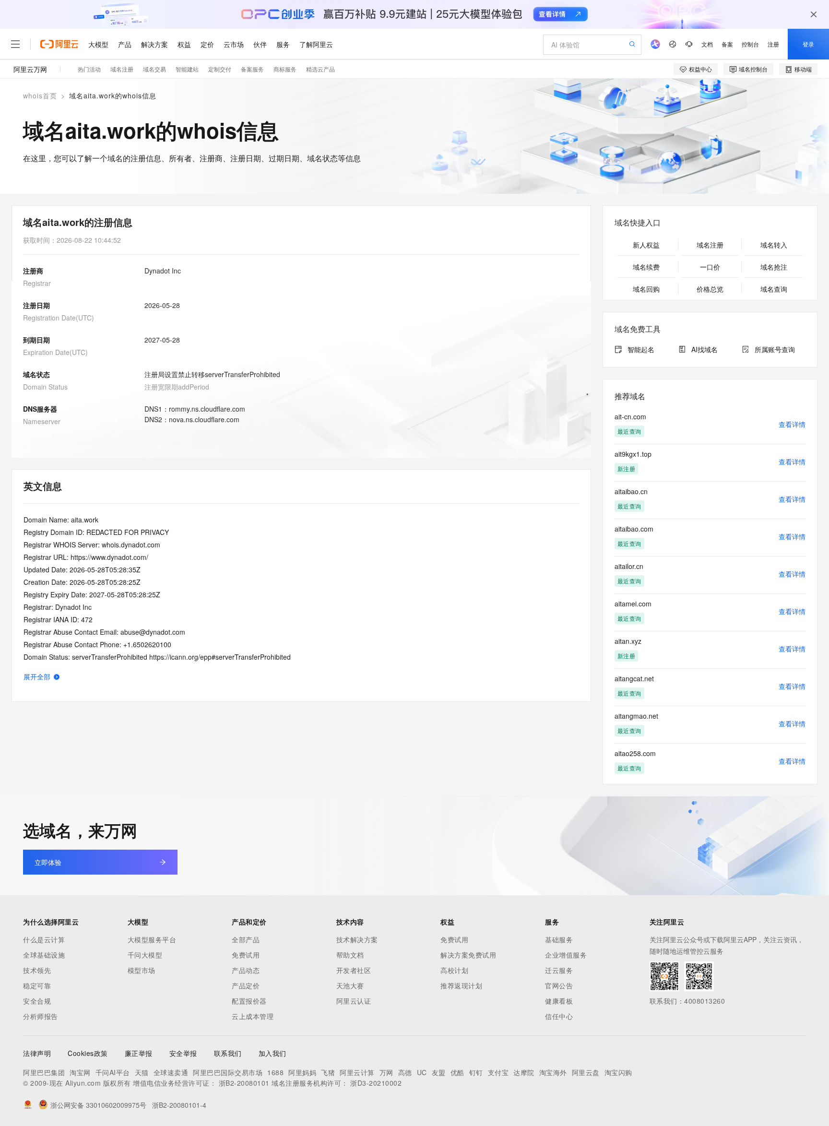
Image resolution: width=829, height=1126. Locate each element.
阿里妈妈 (302, 1072)
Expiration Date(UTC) (55, 352)
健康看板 (559, 1001)
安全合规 (37, 1001)
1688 (275, 1072)
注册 (773, 44)
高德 (405, 1072)
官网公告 (559, 985)
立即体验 (48, 862)
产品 (124, 44)
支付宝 (498, 1072)
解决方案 (154, 44)
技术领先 (37, 970)
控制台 (750, 44)
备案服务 (252, 69)
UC (422, 1072)
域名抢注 (773, 267)
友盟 (439, 1072)
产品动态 (246, 970)
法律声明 (37, 1053)
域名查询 (773, 289)
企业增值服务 (566, 955)
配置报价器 (249, 1001)
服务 (283, 44)
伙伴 (260, 44)
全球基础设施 (44, 955)
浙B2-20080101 (244, 1083)
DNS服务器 (40, 409)
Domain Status (45, 386)
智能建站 (187, 69)
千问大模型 (145, 955)
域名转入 (773, 244)
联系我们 (228, 1053)
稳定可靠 (37, 985)
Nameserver (41, 421)
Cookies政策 (88, 1053)
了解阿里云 (316, 44)
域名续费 (646, 267)
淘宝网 (80, 1072)
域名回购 (646, 289)
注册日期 (36, 305)
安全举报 (183, 1053)
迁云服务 (559, 970)
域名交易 (154, 69)
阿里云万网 (30, 69)
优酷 (457, 1072)
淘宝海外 (553, 1072)
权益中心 (700, 69)
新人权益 (646, 244)
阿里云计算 (357, 1072)
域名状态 (36, 374)
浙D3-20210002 (376, 1083)
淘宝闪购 (618, 1072)
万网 (386, 1072)
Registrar (37, 283)
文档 (707, 44)
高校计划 (454, 970)
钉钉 (476, 1072)
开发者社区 (353, 970)
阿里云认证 (353, 1001)
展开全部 (37, 676)
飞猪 (328, 1072)
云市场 (234, 44)
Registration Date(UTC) (58, 317)
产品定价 (246, 985)
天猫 (142, 1072)
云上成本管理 (252, 1016)
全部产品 (246, 939)
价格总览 (710, 289)
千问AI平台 (112, 1072)
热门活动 (89, 69)
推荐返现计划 (461, 985)
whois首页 (40, 95)
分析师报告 (40, 1016)
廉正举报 (139, 1053)
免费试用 (246, 955)
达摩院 (523, 1072)
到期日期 (36, 339)
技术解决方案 (357, 939)
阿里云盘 (586, 1072)
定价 (207, 44)
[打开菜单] (15, 44)
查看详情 (792, 424)
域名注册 (121, 69)
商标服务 (284, 69)
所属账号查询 (775, 349)
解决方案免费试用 (468, 955)
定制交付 (219, 69)
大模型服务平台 (152, 939)
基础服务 (559, 939)
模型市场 (141, 970)
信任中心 (559, 1016)
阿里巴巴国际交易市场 (227, 1072)
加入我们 (272, 1053)
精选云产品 (320, 69)
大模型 (98, 44)
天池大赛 (350, 985)
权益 (184, 44)
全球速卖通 (171, 1072)
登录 (808, 44)
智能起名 (641, 349)
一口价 (710, 267)
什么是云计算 (44, 939)
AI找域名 (704, 349)
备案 (727, 44)
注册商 (33, 270)
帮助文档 (350, 955)
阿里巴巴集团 (44, 1072)
